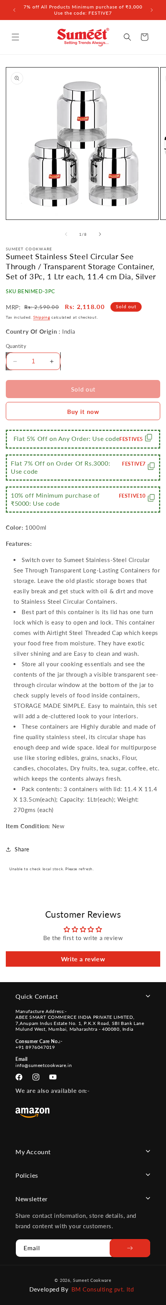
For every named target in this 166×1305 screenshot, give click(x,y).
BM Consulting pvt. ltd (102, 1289)
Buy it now (83, 411)
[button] (15, 37)
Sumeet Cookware (92, 1280)
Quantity (16, 346)
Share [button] (22, 849)
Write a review (83, 958)
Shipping (41, 317)
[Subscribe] (130, 1248)
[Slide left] (66, 234)
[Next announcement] (151, 10)
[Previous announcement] (14, 10)
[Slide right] (99, 234)
